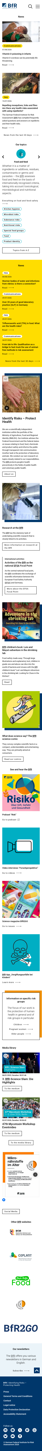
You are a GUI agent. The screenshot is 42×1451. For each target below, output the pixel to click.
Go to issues (8, 926)
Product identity (12, 241)
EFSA (16, 565)
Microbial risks (11, 214)
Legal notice (9, 1405)
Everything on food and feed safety (20, 201)
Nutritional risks (12, 225)
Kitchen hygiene (12, 209)
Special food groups (14, 230)
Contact (7, 1400)
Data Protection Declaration (16, 1409)
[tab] (21, 156)
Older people (17, 1034)
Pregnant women (17, 1029)
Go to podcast (9, 820)
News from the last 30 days (18, 135)
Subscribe (18, 1371)
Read (4, 65)
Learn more (8, 982)
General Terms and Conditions (17, 1396)
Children (18, 1024)
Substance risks (12, 220)
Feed (6, 236)
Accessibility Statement (14, 1414)
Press (6, 1391)
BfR (15, 118)
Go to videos (8, 873)
